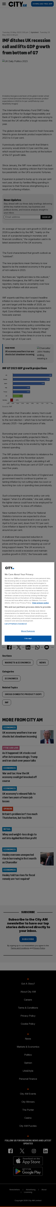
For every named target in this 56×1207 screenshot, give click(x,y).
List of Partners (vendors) (16, 624)
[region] (28, 603)
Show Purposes (28, 631)
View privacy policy (40, 603)
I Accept (28, 638)
